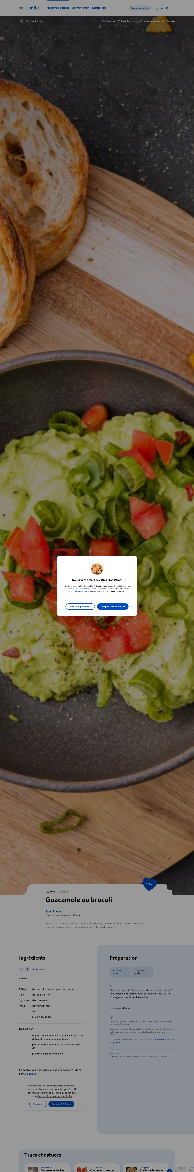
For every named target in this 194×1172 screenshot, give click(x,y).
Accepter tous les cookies (112, 607)
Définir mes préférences (80, 607)
